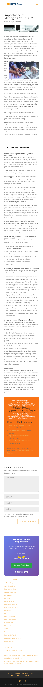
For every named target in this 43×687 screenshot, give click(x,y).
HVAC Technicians (10, 620)
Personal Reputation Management (20, 441)
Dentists (7, 598)
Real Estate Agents (10, 635)
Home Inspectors (10, 616)
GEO (5, 614)
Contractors (8, 595)
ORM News (17, 22)
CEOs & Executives (10, 592)
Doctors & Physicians (11, 604)
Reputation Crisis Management (19, 436)
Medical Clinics (9, 626)
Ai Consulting (8, 583)
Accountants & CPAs (11, 580)
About (18, 673)
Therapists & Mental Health (13, 650)
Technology (8, 647)
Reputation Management (12, 638)
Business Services (10, 589)
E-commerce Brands (11, 607)
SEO (5, 644)
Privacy (18, 675)
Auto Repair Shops (10, 586)
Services (25, 673)
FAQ (12, 675)
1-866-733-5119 (21, 572)
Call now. (10, 673)
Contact (27, 675)
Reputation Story (9, 641)
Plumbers (7, 632)
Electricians (8, 610)
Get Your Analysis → (22, 565)
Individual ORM (9, 623)
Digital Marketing (9, 601)
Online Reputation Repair (17, 430)
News (32, 673)
